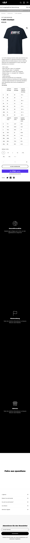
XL (17, 152)
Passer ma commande (7, 498)
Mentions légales (6, 509)
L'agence (4, 494)
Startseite (3, 13)
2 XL (23, 152)
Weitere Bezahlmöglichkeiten (15, 173)
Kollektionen (10, 13)
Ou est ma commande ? (8, 502)
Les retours (4, 505)
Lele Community (8, 17)
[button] (26, 161)
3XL (4, 156)
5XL (15, 156)
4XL (9, 156)
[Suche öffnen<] (20, 2)
